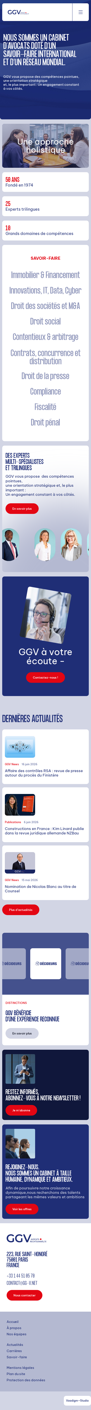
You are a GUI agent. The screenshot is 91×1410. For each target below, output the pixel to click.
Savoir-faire (17, 1357)
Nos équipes (17, 1334)
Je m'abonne (21, 1110)
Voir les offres (22, 1209)
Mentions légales (20, 1368)
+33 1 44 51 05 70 (21, 1276)
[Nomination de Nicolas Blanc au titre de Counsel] (45, 872)
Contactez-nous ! (45, 677)
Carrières (14, 1351)
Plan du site (16, 1374)
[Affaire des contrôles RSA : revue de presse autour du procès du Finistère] (45, 756)
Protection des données (26, 1380)
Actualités (15, 1345)
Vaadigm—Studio (77, 1400)
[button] (80, 12)
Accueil (13, 1322)
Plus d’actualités (20, 910)
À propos (14, 1328)
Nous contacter (24, 1295)
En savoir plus (22, 508)
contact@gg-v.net (22, 1283)
